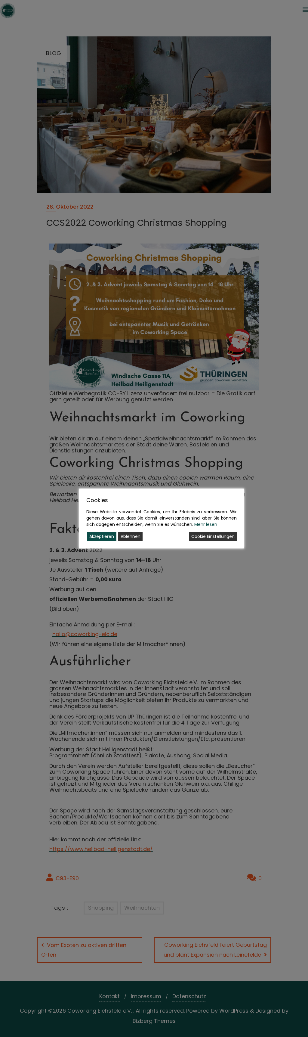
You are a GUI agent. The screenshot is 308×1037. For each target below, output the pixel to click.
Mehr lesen (205, 524)
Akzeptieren (101, 536)
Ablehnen (130, 536)
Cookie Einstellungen (213, 536)
